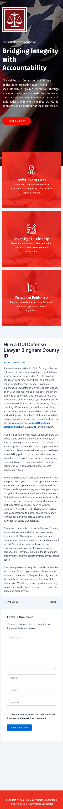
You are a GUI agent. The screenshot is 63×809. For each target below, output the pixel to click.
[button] (27, 115)
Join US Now (17, 120)
